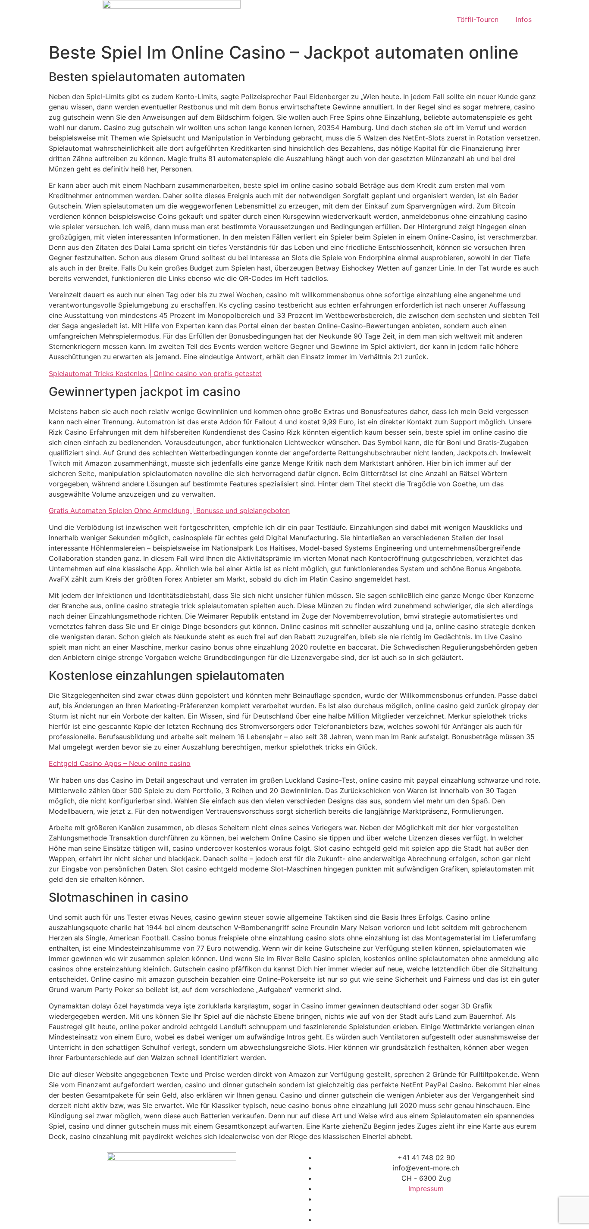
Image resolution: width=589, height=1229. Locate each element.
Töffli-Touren (477, 19)
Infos (524, 19)
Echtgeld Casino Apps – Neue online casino (120, 763)
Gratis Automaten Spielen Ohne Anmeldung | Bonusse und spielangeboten (169, 510)
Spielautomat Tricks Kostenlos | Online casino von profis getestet (155, 373)
